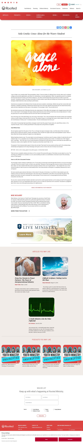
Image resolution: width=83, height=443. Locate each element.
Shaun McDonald (46, 282)
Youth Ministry (27, 8)
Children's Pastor (36, 411)
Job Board (77, 16)
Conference (65, 8)
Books (54, 15)
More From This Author (19, 211)
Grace (33, 187)
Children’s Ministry (44, 8)
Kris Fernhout (32, 323)
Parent (46, 409)
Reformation (38, 187)
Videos (28, 15)
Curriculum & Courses (40, 16)
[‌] (8, 2)
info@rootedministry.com (37, 427)
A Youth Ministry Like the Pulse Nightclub (40, 320)
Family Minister (58, 409)
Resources (66, 15)
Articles (5, 15)
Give (59, 4)
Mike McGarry (36, 89)
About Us (78, 8)
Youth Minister (36, 409)
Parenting (35, 8)
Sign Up (65, 4)
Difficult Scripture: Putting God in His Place (54, 279)
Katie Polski (17, 284)
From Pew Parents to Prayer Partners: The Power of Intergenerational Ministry (25, 280)
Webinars (72, 8)
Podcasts (17, 15)
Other (47, 411)
